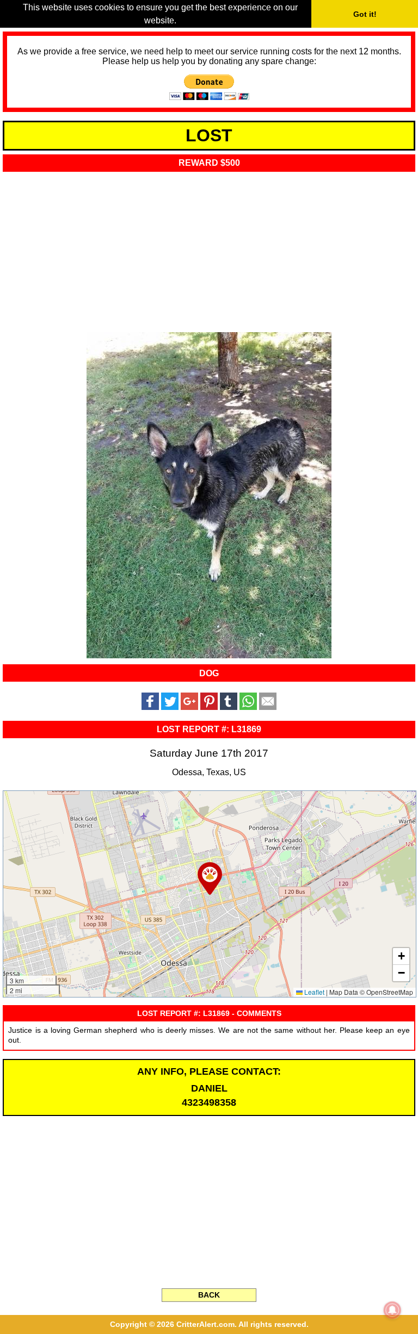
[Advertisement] (209, 248)
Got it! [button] (365, 14)
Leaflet (313, 991)
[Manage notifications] (392, 1310)
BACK (209, 1295)
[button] (210, 878)
